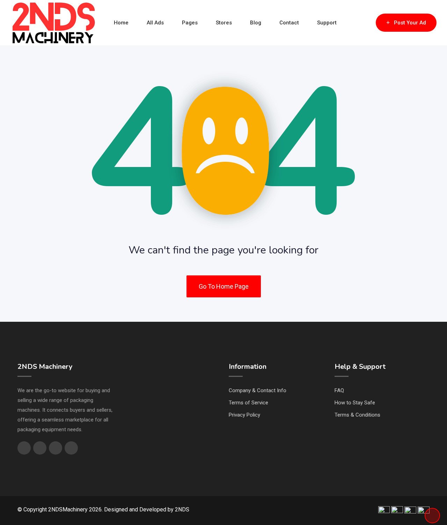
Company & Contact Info (257, 390)
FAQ (339, 390)
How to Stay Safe (355, 403)
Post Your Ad (410, 23)
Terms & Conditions (357, 415)
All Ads (155, 23)
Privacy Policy (244, 415)
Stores (224, 23)
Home (121, 23)
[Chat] (355, 22)
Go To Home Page (224, 286)
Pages (190, 23)
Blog (255, 23)
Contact (289, 23)
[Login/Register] (367, 22)
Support (327, 23)
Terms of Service (248, 403)
